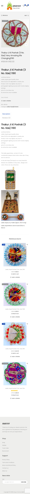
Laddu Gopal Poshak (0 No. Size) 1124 (15, 388)
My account (5, 451)
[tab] (15, 113)
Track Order (5, 448)
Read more (16, 313)
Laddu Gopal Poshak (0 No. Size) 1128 (15, 309)
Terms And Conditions (8, 462)
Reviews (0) (6, 118)
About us (4, 471)
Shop (3, 442)
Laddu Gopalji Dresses (12, 106)
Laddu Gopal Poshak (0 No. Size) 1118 (15, 349)
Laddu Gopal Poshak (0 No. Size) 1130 (15, 269)
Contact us (5, 468)
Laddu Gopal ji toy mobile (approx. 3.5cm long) (13, 222)
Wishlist (4, 445)
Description (6, 114)
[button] (6, 101)
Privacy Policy (6, 459)
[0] (24, 6)
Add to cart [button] (16, 274)
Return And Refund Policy (9, 465)
